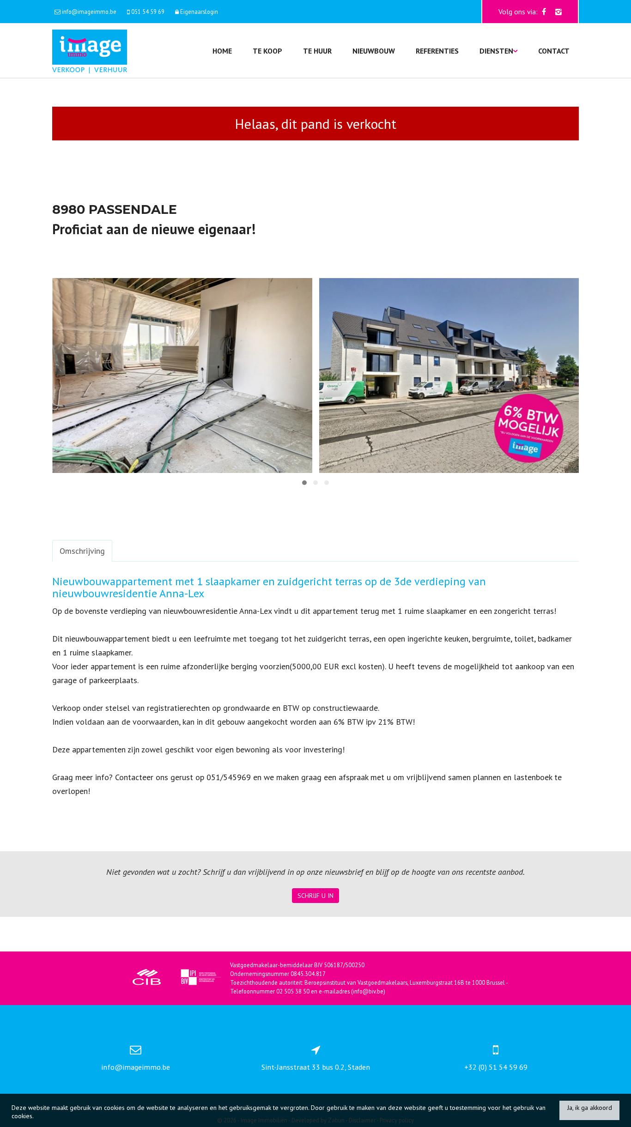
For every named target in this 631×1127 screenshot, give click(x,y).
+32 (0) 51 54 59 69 (496, 1067)
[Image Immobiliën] (89, 50)
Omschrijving (82, 550)
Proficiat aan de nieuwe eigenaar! (153, 228)
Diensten (496, 50)
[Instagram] (558, 11)
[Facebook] (544, 11)
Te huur (317, 50)
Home (222, 50)
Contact (554, 50)
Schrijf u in (315, 895)
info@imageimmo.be (135, 1067)
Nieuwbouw (373, 50)
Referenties (437, 50)
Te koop (267, 50)
